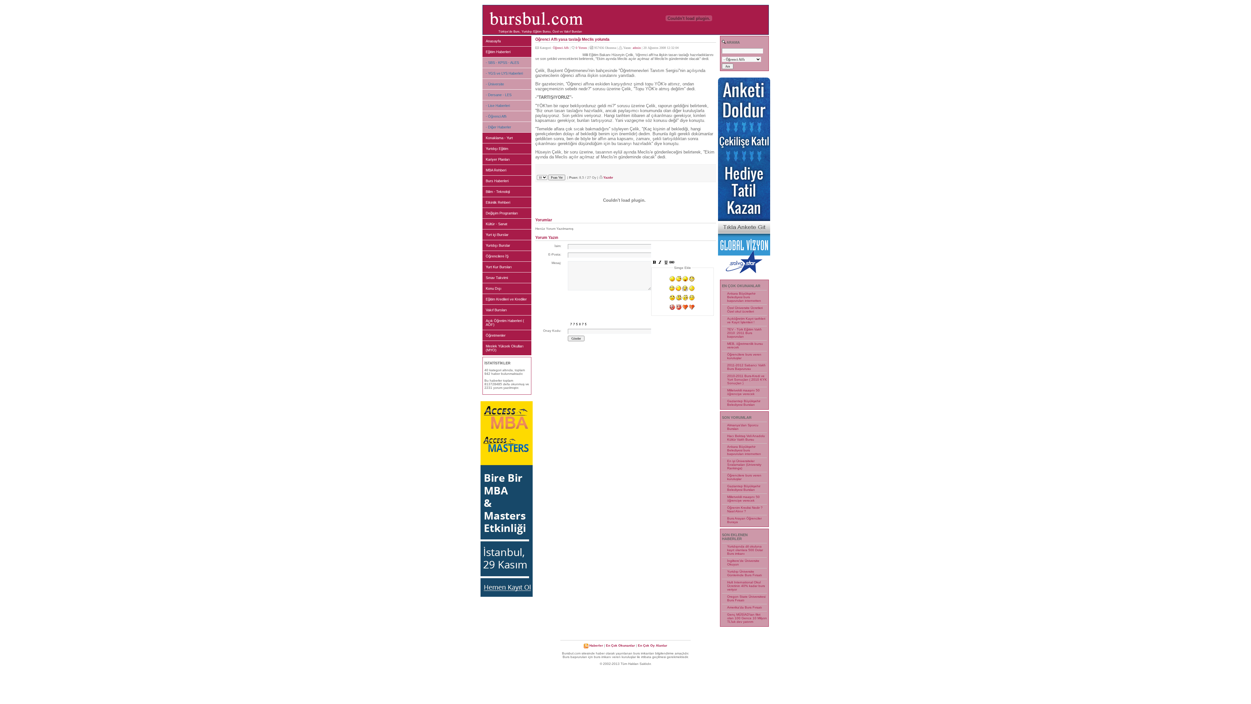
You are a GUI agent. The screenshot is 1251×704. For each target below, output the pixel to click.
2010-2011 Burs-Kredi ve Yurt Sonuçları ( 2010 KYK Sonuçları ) (747, 379)
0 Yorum (581, 48)
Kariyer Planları (498, 159)
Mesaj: (556, 263)
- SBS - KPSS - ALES (502, 63)
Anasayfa (493, 41)
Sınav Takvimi (497, 278)
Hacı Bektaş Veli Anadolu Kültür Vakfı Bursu (746, 437)
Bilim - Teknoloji (498, 192)
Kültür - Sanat (496, 224)
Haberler (596, 645)
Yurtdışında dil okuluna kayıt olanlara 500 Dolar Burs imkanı (745, 550)
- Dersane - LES (498, 95)
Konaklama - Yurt (499, 138)
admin (637, 48)
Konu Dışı (493, 288)
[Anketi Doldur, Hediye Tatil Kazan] (744, 272)
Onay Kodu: (552, 330)
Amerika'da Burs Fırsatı (744, 607)
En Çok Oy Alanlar (652, 645)
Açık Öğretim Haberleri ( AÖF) (505, 323)
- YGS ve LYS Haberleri (504, 73)
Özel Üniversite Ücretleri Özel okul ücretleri (745, 309)
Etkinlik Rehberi (498, 202)
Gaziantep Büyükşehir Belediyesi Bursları (743, 402)
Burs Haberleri (497, 181)
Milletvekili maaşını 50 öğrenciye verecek (743, 392)
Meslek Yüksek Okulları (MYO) (505, 348)
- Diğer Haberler (498, 127)
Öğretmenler (496, 335)
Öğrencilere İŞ (497, 256)
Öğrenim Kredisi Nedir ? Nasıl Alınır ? (745, 509)
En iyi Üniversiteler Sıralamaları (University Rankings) (744, 464)
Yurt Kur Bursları (499, 267)
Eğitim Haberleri (498, 52)
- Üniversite (495, 84)
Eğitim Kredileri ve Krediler (506, 299)
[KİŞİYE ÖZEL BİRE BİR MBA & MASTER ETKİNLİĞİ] (507, 595)
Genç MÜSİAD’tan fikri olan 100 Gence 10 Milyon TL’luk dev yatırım (747, 618)
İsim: (557, 246)
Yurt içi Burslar (497, 235)
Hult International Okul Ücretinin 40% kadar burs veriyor (746, 585)
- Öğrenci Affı (496, 116)
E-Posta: (554, 254)
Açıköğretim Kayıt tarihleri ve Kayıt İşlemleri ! (746, 320)
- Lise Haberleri (498, 106)
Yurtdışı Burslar (498, 245)
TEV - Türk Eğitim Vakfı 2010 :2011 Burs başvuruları (744, 333)
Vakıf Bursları (496, 310)
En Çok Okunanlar (620, 645)
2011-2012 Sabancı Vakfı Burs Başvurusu (746, 367)
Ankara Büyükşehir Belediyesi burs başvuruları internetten (744, 297)
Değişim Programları (502, 213)
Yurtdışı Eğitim (497, 149)
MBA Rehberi (496, 170)
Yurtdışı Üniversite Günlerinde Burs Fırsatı (744, 573)
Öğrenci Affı (561, 48)
